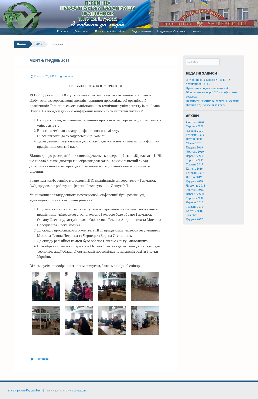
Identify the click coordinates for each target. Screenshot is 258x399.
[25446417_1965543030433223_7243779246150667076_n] (145, 320)
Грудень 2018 (194, 181)
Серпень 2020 (195, 126)
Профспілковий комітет (110, 31)
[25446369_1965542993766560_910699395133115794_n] (145, 286)
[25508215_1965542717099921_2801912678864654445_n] (46, 320)
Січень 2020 (193, 143)
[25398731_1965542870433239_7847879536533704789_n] (112, 320)
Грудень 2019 (194, 147)
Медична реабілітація (171, 31)
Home (21, 44)
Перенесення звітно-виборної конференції (213, 101)
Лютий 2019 (194, 177)
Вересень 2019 (195, 156)
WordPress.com (77, 390)
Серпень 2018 (195, 198)
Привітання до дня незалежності (207, 88)
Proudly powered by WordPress (25, 390)
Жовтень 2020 (195, 122)
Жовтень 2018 (195, 190)
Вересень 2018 (195, 194)
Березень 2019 (195, 173)
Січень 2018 (193, 215)
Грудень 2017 (194, 219)
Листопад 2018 (195, 186)
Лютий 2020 (194, 139)
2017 (39, 44)
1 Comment (41, 359)
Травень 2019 (194, 164)
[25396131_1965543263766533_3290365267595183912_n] (46, 286)
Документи (81, 31)
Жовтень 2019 (195, 152)
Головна (62, 31)
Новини (196, 31)
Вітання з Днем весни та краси (206, 105)
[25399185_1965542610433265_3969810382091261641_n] (112, 286)
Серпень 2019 (195, 160)
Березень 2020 (195, 135)
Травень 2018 (194, 207)
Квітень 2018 (194, 211)
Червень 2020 (194, 131)
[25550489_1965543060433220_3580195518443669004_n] (79, 320)
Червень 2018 (194, 202)
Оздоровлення (141, 31)
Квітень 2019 (194, 169)
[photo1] (79, 286)
